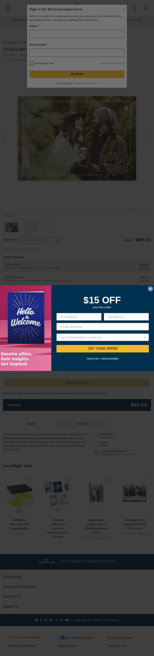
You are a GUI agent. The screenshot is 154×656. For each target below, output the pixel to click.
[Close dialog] (150, 289)
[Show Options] (145, 337)
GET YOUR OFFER (102, 348)
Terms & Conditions (110, 358)
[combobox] (101, 337)
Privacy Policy (93, 358)
